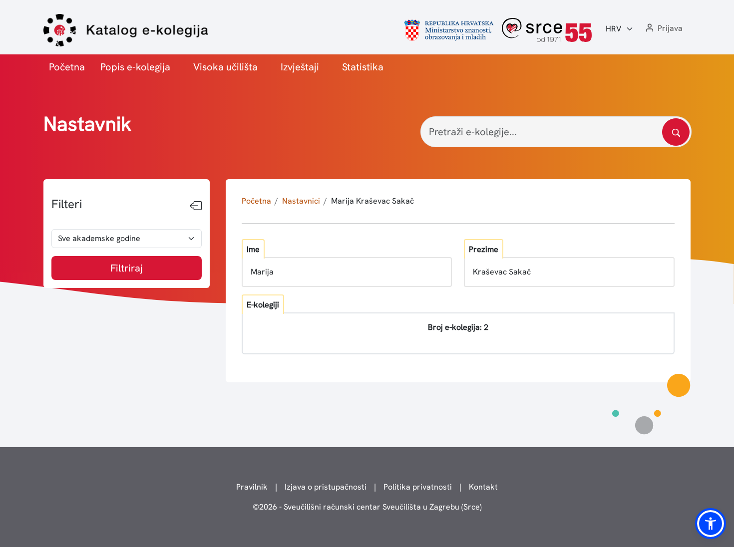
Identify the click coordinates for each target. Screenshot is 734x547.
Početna (67, 66)
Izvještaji (300, 66)
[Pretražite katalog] (676, 132)
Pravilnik (252, 487)
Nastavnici (301, 201)
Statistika (362, 66)
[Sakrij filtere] (196, 206)
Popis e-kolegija (135, 66)
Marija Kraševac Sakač (372, 201)
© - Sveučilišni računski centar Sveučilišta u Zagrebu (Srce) (367, 507)
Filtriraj (126, 268)
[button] (663, 28)
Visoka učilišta (225, 66)
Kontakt (483, 487)
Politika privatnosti (417, 487)
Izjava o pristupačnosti (326, 487)
